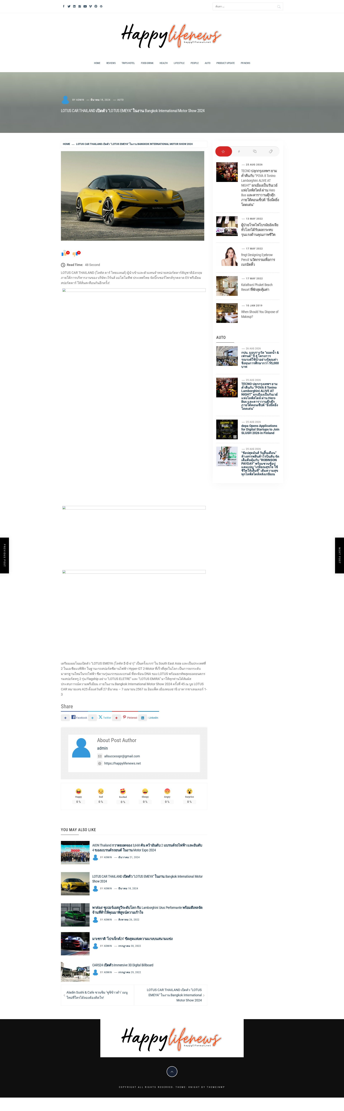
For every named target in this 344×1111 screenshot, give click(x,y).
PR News (245, 63)
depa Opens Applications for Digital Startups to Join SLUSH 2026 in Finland (260, 429)
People (195, 63)
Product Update (225, 63)
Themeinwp (216, 1087)
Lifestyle (179, 63)
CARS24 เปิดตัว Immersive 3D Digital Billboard (122, 965)
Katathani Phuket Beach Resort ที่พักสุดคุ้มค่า (257, 287)
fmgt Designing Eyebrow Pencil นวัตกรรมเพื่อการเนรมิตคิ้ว (258, 260)
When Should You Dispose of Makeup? (259, 314)
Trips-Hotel (128, 63)
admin (80, 99)
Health (164, 63)
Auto (207, 63)
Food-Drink (147, 63)
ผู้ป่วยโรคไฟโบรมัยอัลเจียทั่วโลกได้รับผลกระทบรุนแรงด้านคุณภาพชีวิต (259, 230)
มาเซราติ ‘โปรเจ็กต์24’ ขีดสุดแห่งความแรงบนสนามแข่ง (132, 939)
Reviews (111, 63)
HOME (97, 63)
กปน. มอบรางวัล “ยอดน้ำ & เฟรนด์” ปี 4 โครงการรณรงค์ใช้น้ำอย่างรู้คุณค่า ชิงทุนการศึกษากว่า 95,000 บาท (260, 360)
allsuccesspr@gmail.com (122, 756)
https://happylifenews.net (122, 763)
